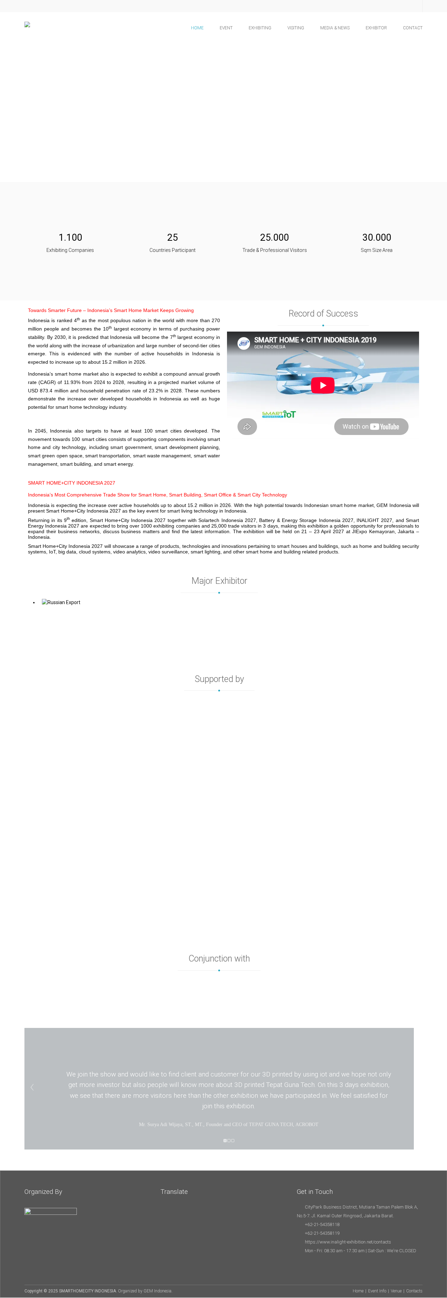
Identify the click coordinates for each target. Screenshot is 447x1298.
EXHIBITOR (376, 28)
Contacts (414, 1291)
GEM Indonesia (157, 1291)
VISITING (295, 28)
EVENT (226, 28)
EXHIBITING (260, 28)
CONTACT (413, 28)
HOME (197, 28)
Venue (396, 1291)
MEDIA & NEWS (335, 28)
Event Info (377, 1291)
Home (358, 1291)
